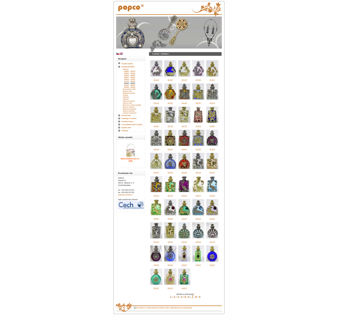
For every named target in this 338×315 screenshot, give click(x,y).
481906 (156, 149)
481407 (170, 80)
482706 (212, 242)
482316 (198, 219)
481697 (156, 126)
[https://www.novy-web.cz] (139, 308)
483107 (212, 265)
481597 (170, 103)
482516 (184, 242)
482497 (170, 242)
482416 (156, 242)
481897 (212, 126)
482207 (198, 196)
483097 (198, 265)
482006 (212, 149)
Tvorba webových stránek (155, 308)
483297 (184, 288)
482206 (184, 196)
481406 (156, 80)
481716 (170, 126)
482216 (212, 196)
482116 (156, 196)
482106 (198, 173)
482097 (184, 173)
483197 (156, 288)
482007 (156, 173)
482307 (184, 219)
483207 (170, 288)
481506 (198, 80)
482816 (156, 265)
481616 (212, 103)
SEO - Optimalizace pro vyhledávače (179, 308)
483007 (184, 265)
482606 (198, 242)
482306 (170, 219)
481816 (198, 126)
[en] (121, 55)
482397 (212, 219)
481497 (184, 80)
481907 (170, 149)
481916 (184, 149)
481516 (156, 103)
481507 (212, 80)
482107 (212, 173)
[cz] (118, 55)
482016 (170, 173)
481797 (184, 126)
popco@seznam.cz (125, 195)
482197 (170, 196)
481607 (198, 103)
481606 (184, 103)
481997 (198, 149)
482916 (170, 265)
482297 (156, 219)
